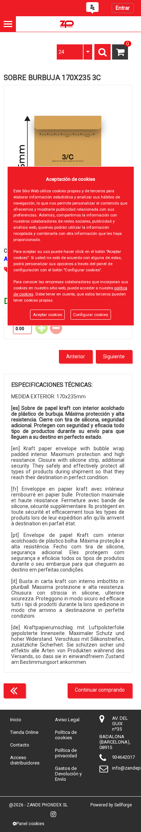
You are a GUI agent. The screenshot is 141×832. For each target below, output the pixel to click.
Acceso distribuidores (24, 760)
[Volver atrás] (14, 690)
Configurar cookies (90, 314)
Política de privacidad (66, 753)
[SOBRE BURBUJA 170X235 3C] (68, 161)
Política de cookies (66, 735)
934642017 (123, 757)
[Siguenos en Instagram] (53, 814)
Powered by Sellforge (111, 804)
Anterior (75, 356)
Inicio (15, 719)
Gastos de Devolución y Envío (68, 774)
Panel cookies (30, 823)
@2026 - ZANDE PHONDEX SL (38, 804)
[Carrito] (120, 52)
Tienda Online (24, 732)
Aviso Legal (67, 719)
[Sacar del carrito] (57, 328)
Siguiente (114, 356)
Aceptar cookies (47, 314)
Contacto (19, 745)
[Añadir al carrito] (42, 328)
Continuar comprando (100, 690)
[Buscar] (102, 52)
